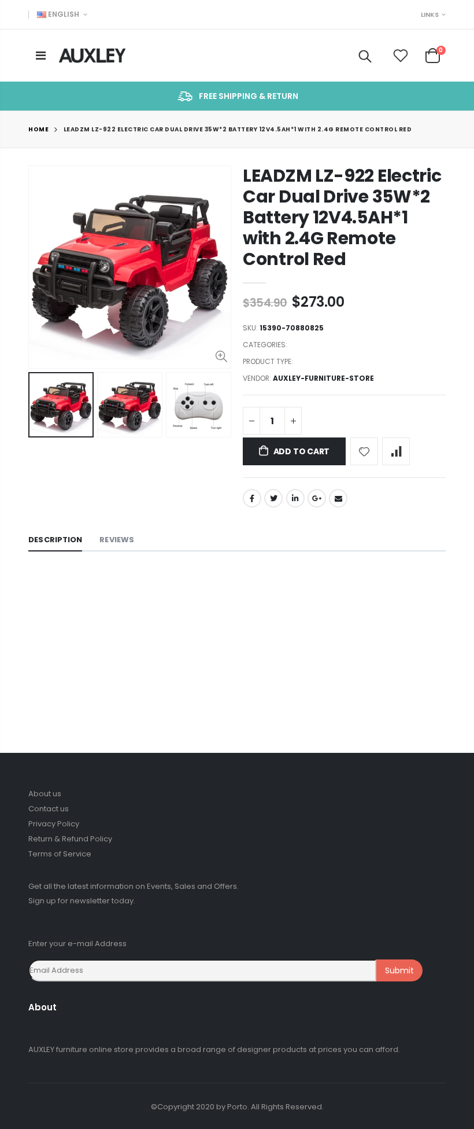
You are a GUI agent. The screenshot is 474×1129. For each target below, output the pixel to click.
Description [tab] (55, 539)
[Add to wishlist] (364, 451)
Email (338, 498)
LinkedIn (295, 498)
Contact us (48, 808)
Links (430, 14)
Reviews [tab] (116, 539)
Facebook (252, 498)
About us (44, 793)
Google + (317, 498)
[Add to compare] (396, 451)
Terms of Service (59, 853)
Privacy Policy (53, 823)
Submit (399, 970)
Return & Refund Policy (70, 838)
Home (38, 129)
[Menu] (41, 55)
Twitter (273, 498)
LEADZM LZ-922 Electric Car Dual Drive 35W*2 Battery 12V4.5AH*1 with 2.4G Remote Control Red (342, 217)
